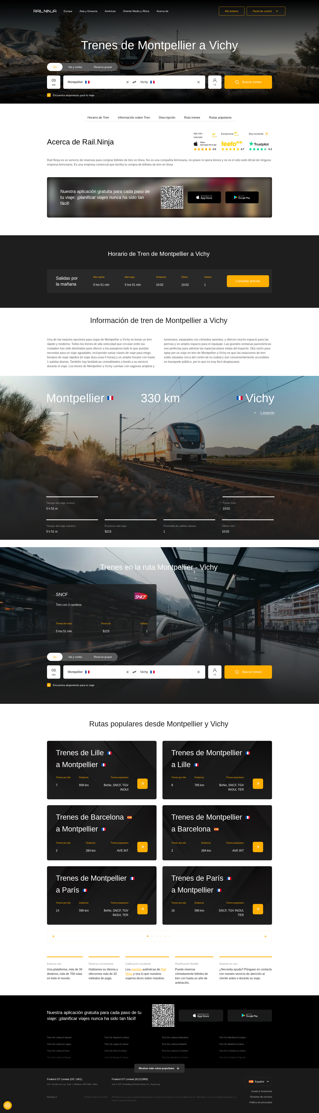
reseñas (136, 969)
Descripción (167, 117)
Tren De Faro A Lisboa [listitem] (115, 1051)
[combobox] (88, 82)
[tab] (98, 117)
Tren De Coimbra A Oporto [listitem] (232, 1057)
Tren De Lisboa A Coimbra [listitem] (175, 1051)
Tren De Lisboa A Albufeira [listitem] (175, 1037)
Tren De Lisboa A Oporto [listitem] (59, 1037)
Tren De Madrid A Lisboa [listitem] (231, 1044)
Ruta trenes (192, 117)
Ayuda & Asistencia (261, 1091)
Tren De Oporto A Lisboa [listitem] (116, 1037)
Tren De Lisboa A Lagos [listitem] (59, 1044)
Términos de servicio (261, 1097)
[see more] (142, 784)
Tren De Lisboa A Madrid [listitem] (174, 1044)
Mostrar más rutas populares (156, 1068)
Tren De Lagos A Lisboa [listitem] (116, 1044)
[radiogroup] (82, 67)
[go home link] (45, 11)
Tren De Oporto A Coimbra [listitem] (175, 1057)
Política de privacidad (260, 1102)
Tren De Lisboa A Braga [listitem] (59, 1057)
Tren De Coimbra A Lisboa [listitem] (232, 1051)
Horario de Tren (98, 117)
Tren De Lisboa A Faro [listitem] (58, 1051)
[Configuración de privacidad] (7, 1105)
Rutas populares (220, 117)
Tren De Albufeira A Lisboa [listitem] (232, 1037)
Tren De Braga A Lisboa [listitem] (116, 1057)
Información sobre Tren (134, 117)
